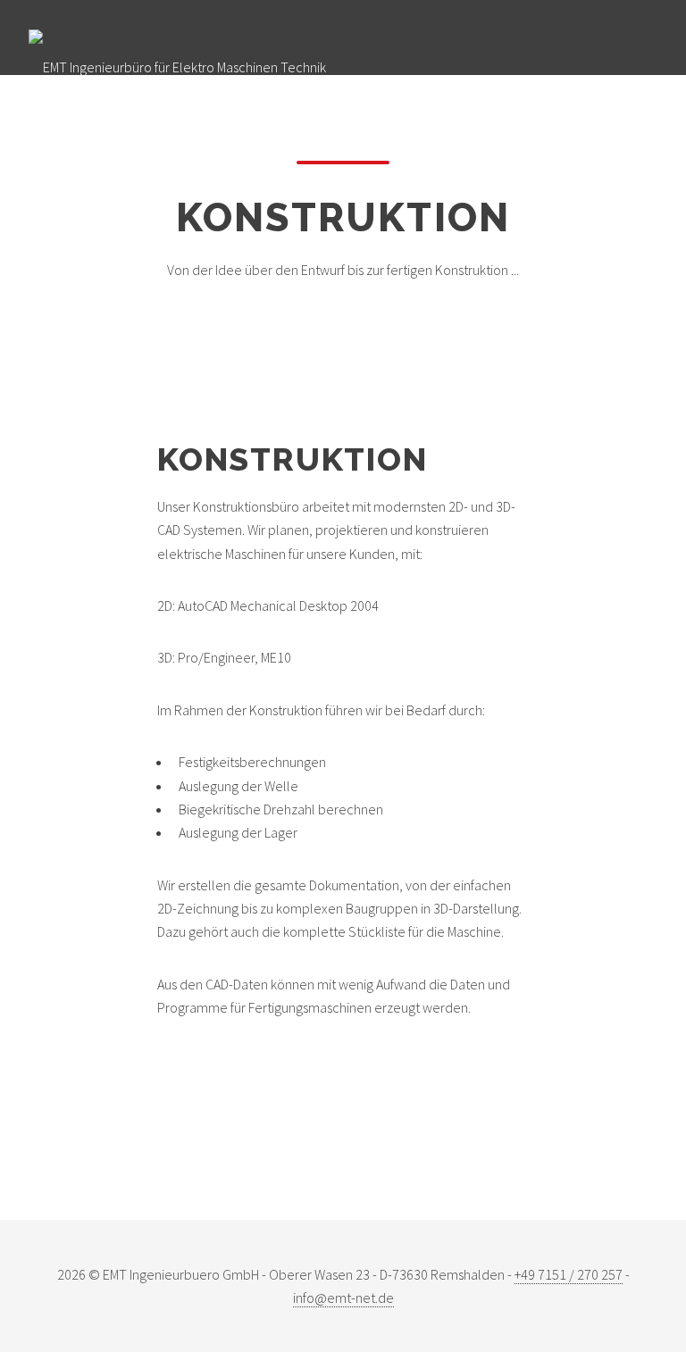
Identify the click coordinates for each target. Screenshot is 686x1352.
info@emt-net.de (343, 1297)
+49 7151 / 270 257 (568, 1274)
